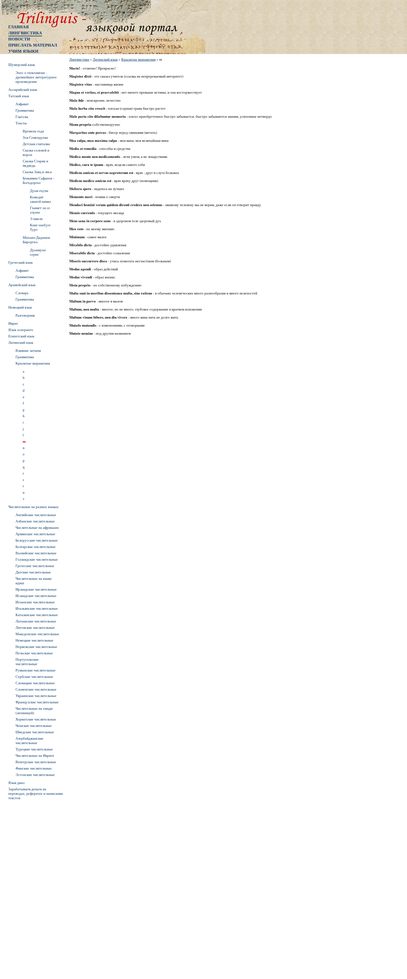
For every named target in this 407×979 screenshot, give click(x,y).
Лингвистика (25, 33)
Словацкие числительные (35, 682)
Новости (19, 39)
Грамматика (25, 110)
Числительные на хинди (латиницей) (34, 710)
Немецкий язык (20, 307)
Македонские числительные (37, 633)
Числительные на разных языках (33, 506)
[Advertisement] (30, 885)
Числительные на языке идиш (34, 580)
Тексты (21, 123)
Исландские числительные (36, 595)
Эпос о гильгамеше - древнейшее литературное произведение (36, 77)
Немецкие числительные (34, 640)
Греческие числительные (35, 565)
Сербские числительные (34, 676)
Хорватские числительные (36, 719)
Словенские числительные (36, 689)
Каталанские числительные (37, 614)
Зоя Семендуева (35, 137)
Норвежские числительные (36, 646)
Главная (18, 27)
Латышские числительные (36, 621)
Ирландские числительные (36, 589)
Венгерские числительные (36, 761)
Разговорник (25, 315)
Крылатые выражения (138, 59)
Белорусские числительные (37, 540)
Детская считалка (36, 143)
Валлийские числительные (36, 552)
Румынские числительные (36, 670)
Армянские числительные (35, 533)
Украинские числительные (36, 695)
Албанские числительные (35, 521)
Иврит (13, 323)
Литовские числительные (35, 627)
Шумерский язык (21, 64)
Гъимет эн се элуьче (40, 210)
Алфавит (22, 103)
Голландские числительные (37, 559)
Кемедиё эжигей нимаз (40, 199)
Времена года (33, 131)
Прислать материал (32, 45)
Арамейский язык (21, 284)
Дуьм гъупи (39, 190)
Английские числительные (36, 514)
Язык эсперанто (20, 329)
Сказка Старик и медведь (35, 163)
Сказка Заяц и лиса (37, 171)
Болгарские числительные (36, 546)
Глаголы (22, 116)
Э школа (36, 218)
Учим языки (23, 51)
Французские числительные (37, 701)
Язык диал (16, 782)
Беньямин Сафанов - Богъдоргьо (38, 180)
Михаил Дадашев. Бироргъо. (37, 239)
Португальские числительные (27, 661)
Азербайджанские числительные (29, 740)
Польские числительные (34, 652)
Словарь (22, 292)
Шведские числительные (35, 731)
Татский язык (18, 95)
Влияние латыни (28, 350)
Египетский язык (21, 336)
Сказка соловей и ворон (36, 152)
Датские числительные (33, 572)
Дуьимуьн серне (38, 252)
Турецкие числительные (34, 749)
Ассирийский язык (22, 89)
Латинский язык (105, 59)
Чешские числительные (34, 725)
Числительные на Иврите (35, 755)
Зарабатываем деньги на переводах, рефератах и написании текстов (35, 793)
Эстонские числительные (35, 774)
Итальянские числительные (37, 608)
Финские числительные (34, 768)
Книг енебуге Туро (40, 227)
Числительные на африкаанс (37, 527)
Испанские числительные (35, 601)
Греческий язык (20, 262)
